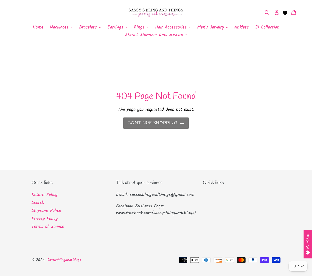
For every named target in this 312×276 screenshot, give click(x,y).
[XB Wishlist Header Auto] (285, 12)
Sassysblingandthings (64, 260)
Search (38, 202)
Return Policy (44, 194)
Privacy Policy (45, 218)
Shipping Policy (46, 210)
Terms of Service (48, 226)
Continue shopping (152, 123)
